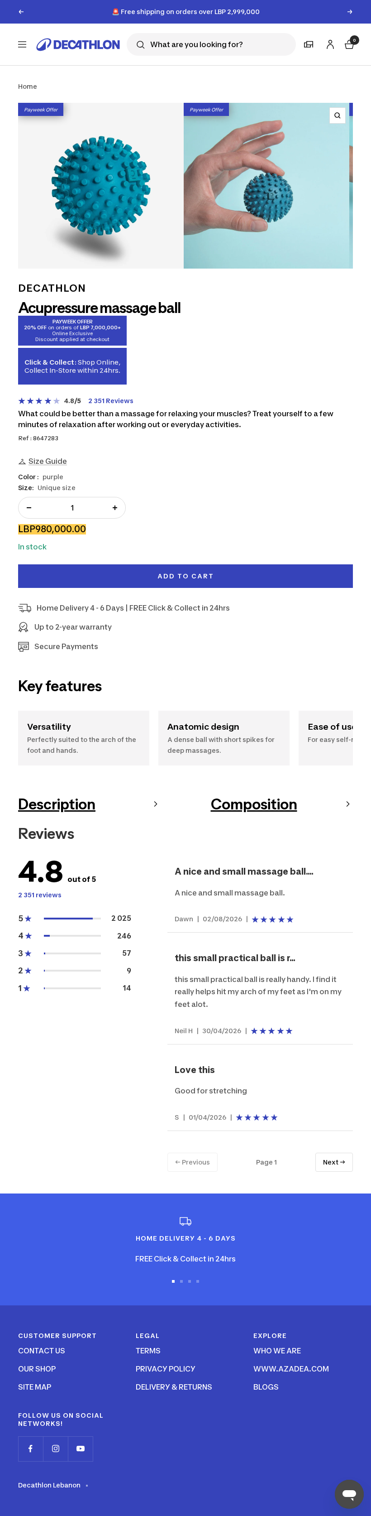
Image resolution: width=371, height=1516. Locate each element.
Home (27, 86)
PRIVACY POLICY (165, 1368)
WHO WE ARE (277, 1350)
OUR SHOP (37, 1368)
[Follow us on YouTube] (80, 1448)
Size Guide (48, 461)
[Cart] (348, 43)
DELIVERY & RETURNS (174, 1386)
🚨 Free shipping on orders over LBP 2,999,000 (186, 11)
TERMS (148, 1350)
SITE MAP (34, 1386)
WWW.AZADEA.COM (291, 1368)
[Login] (329, 43)
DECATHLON (52, 288)
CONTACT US (41, 1350)
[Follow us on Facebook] (30, 1448)
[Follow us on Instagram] (55, 1448)
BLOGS (266, 1386)
